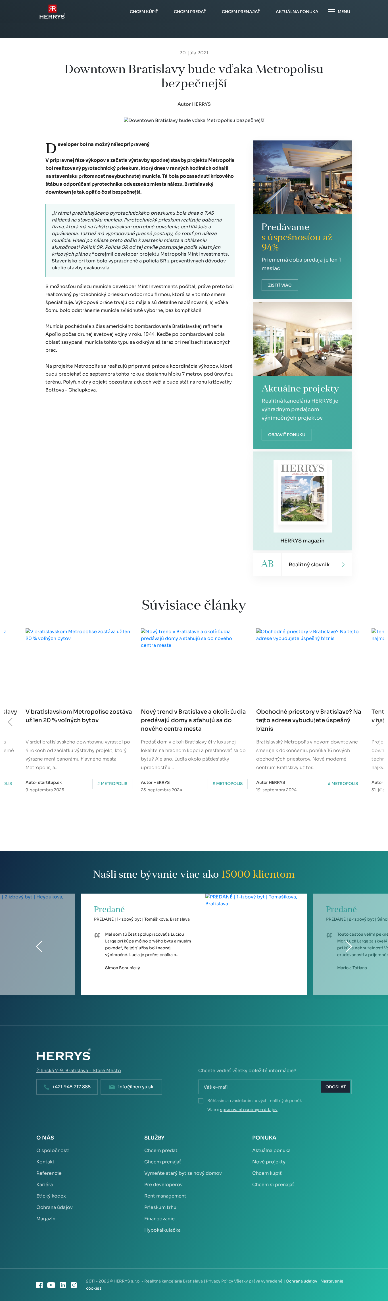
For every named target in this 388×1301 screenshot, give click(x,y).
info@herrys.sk (135, 1087)
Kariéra (44, 1185)
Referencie (49, 1173)
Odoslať (336, 1086)
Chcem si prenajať (273, 1185)
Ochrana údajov (54, 1207)
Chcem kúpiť (267, 1173)
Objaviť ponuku (286, 434)
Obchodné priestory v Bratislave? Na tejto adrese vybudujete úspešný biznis (193, 720)
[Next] (377, 722)
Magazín (45, 1219)
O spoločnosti (53, 1150)
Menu (344, 11)
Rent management (165, 1196)
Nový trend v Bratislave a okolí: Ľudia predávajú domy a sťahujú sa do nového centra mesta (78, 720)
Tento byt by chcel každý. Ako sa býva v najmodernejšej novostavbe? (309, 716)
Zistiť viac (279, 285)
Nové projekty (268, 1162)
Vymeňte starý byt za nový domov (183, 1173)
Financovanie (159, 1219)
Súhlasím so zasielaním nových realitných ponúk (254, 1100)
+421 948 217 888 (71, 1087)
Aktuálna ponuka (271, 1150)
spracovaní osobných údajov (249, 1109)
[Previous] (10, 722)
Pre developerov (163, 1185)
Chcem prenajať (162, 1162)
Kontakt (45, 1162)
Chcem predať (161, 1150)
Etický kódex (51, 1196)
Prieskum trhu (160, 1207)
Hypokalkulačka (162, 1230)
